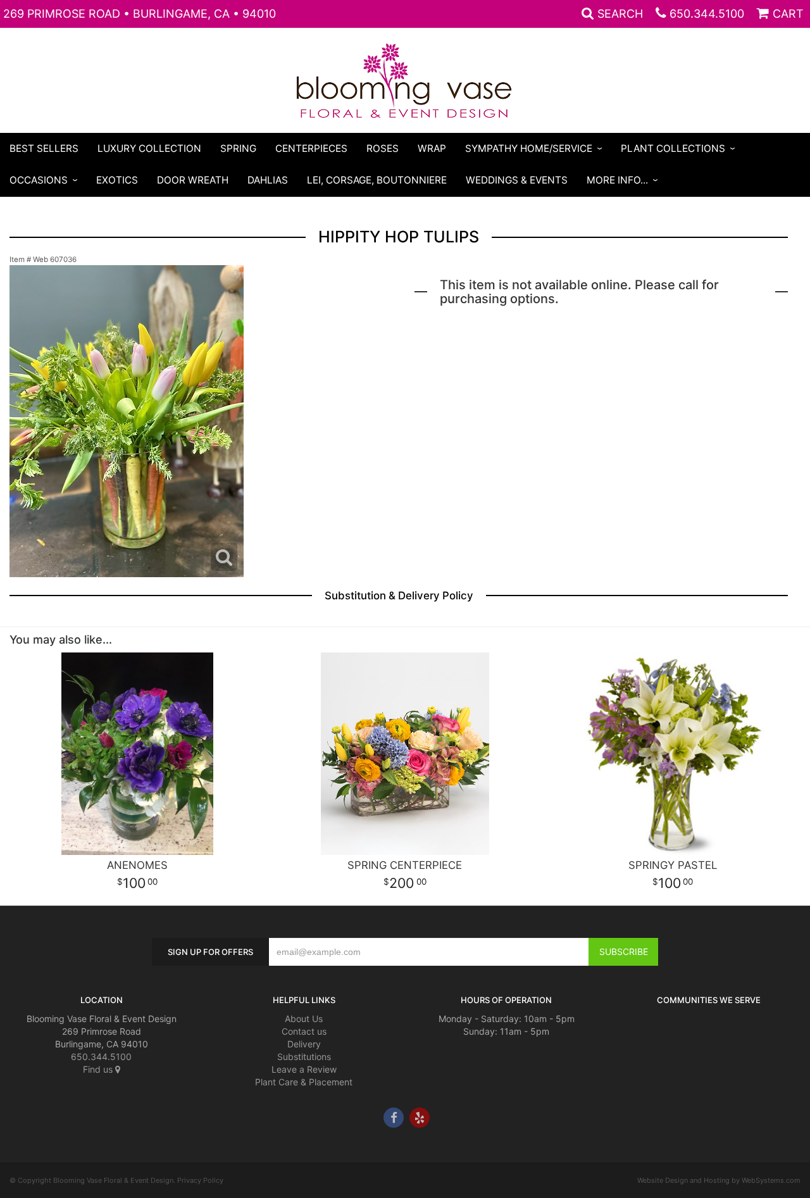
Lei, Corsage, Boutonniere (377, 180)
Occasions (38, 180)
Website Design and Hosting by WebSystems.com (719, 1180)
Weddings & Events (517, 180)
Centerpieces (311, 148)
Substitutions (304, 1056)
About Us (304, 1018)
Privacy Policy (200, 1180)
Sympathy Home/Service (528, 148)
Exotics (117, 180)
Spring (238, 148)
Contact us (304, 1031)
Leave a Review (304, 1069)
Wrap (432, 148)
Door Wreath (192, 180)
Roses (382, 148)
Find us (99, 1069)
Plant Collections (673, 148)
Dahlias (267, 180)
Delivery (304, 1044)
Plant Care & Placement (303, 1081)
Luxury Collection (149, 148)
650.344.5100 (707, 13)
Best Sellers (43, 148)
